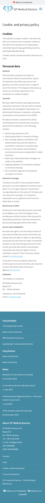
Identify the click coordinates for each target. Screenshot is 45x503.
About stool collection (12, 332)
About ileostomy (9, 362)
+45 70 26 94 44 (12, 438)
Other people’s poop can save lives (17, 410)
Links (4, 462)
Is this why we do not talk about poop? (18, 385)
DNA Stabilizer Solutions (13, 338)
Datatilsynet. (15, 270)
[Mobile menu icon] (40, 9)
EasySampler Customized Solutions (17, 344)
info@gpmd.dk (16, 256)
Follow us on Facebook (15, 491)
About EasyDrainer (10, 356)
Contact (6, 456)
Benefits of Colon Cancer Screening (17, 374)
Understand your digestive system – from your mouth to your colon (22, 398)
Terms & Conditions (10, 474)
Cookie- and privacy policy (13, 468)
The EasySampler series (12, 326)
